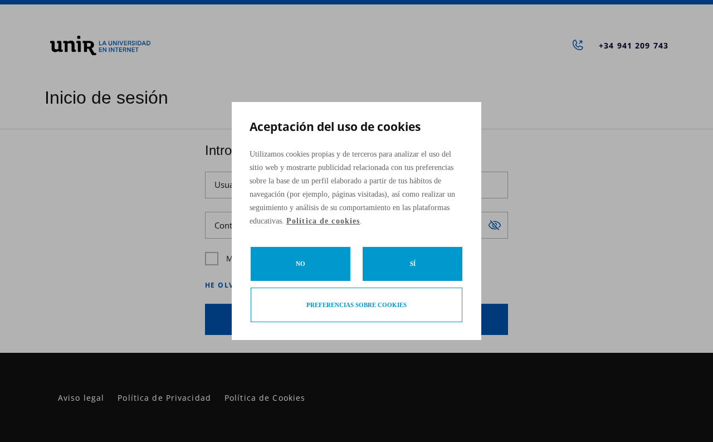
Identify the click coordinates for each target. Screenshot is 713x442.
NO (300, 263)
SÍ (413, 263)
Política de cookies (323, 221)
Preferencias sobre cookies (356, 305)
